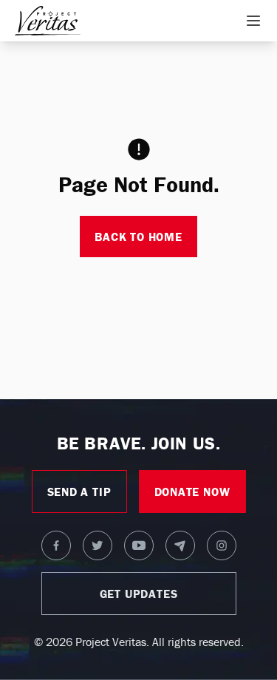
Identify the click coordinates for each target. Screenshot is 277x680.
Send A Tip (79, 491)
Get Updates (139, 593)
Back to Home (138, 236)
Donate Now (192, 491)
